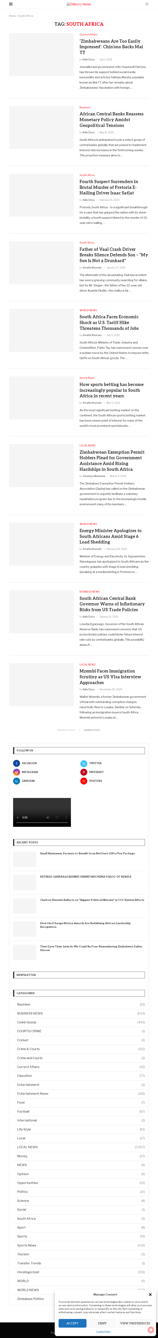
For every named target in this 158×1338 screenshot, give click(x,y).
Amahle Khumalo (92, 267)
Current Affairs (81, 1067)
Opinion (81, 1174)
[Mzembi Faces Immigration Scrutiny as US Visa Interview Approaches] (41, 684)
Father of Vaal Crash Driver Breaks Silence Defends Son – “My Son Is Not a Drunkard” (114, 255)
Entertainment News (81, 1093)
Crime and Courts (81, 1058)
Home (12, 15)
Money (81, 1156)
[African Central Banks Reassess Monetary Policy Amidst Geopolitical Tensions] (41, 127)
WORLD (81, 1281)
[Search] (147, 4)
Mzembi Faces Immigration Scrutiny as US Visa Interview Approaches (110, 677)
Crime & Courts (81, 1049)
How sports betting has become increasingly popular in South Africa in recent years (112, 390)
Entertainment (81, 1085)
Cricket (81, 1040)
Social (81, 1209)
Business (81, 1004)
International (81, 1120)
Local (81, 1138)
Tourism (81, 1254)
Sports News (81, 1245)
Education (81, 1076)
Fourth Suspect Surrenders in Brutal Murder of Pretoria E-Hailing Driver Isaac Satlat (109, 187)
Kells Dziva (89, 59)
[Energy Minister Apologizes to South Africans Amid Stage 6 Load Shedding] (41, 544)
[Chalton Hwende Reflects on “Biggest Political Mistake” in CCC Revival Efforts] (24, 906)
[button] (150, 1294)
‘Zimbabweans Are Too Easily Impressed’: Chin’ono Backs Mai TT (111, 47)
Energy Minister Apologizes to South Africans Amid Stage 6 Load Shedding (111, 536)
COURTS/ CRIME (81, 1031)
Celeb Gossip (81, 1022)
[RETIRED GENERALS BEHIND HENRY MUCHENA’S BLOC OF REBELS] (24, 882)
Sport (81, 1227)
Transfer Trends (81, 1263)
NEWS (81, 1165)
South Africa (81, 1218)
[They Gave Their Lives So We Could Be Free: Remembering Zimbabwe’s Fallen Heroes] (24, 952)
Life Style (81, 1129)
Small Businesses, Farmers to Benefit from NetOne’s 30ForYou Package (87, 853)
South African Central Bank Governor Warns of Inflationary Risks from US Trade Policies (112, 604)
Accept (72, 1323)
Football (81, 1111)
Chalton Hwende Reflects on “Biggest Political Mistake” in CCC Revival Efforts (92, 900)
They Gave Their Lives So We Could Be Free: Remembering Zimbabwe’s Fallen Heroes (91, 948)
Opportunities (81, 1183)
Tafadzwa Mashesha (94, 476)
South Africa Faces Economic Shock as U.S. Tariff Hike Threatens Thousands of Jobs (109, 322)
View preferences (135, 1323)
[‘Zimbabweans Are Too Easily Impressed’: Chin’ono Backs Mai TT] (41, 54)
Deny (102, 1323)
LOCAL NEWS (81, 1147)
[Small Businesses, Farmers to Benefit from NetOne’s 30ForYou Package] (24, 859)
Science (81, 1201)
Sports (81, 1236)
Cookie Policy (103, 1331)
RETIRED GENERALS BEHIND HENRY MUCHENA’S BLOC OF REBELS (86, 876)
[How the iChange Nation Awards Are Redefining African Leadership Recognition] (24, 929)
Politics (81, 1192)
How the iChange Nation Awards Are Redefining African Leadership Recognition (85, 925)
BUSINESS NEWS (81, 1013)
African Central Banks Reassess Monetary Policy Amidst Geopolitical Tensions (112, 120)
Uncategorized (81, 1272)
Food (81, 1102)
